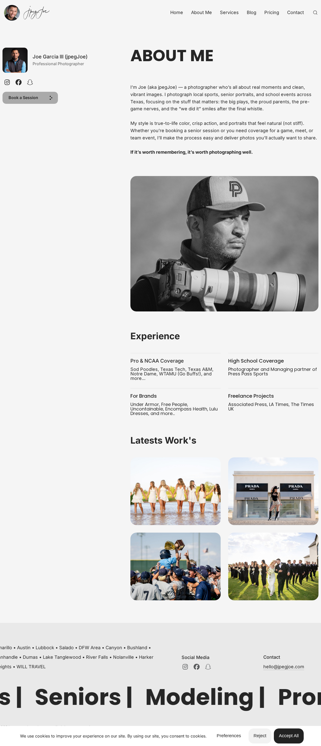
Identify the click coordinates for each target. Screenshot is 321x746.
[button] (30, 98)
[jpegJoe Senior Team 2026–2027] (175, 491)
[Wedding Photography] (273, 566)
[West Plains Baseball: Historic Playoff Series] (175, 566)
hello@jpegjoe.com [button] (283, 666)
